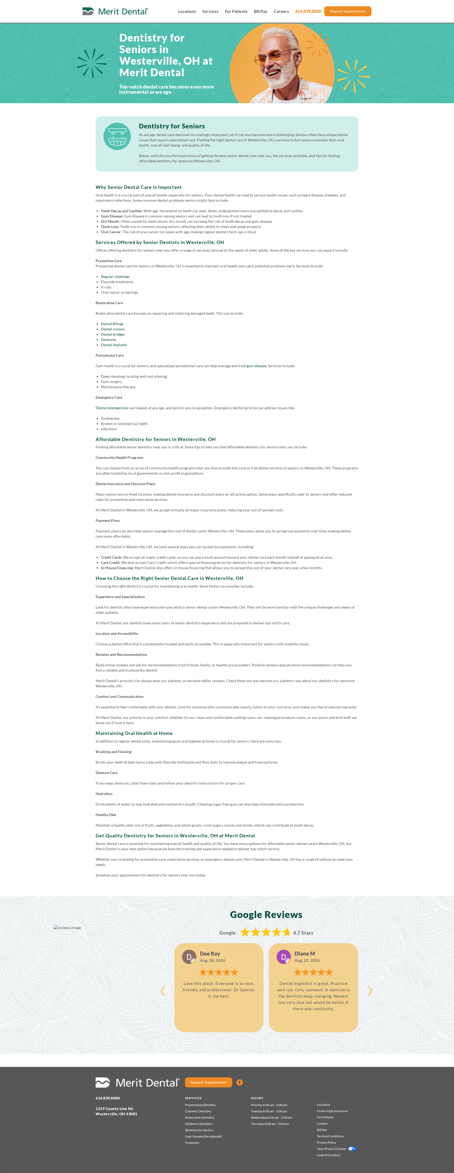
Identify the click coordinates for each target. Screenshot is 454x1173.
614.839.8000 (308, 11)
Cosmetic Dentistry (198, 1111)
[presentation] (163, 987)
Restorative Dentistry (199, 1117)
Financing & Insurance (332, 1111)
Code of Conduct (328, 1155)
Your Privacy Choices (331, 1149)
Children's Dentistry (199, 1124)
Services (210, 11)
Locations (187, 11)
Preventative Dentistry (200, 1105)
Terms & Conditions (330, 1136)
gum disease (256, 366)
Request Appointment (348, 11)
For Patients (236, 11)
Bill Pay (260, 11)
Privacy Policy (326, 1142)
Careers (281, 11)
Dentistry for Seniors (199, 1130)
